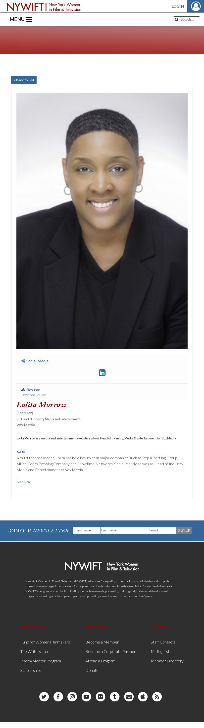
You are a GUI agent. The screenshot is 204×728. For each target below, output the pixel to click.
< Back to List (23, 80)
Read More (23, 482)
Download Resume (34, 395)
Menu (17, 19)
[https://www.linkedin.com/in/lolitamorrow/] (102, 373)
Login (178, 6)
